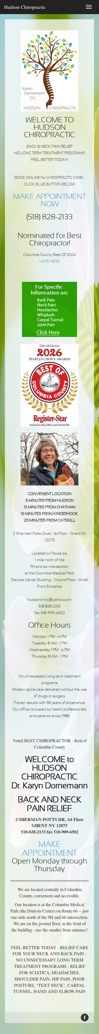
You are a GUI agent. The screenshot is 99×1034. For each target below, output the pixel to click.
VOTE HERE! (49, 261)
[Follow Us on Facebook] (85, 1017)
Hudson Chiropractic (25, 7)
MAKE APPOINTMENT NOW (49, 200)
